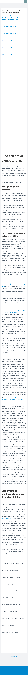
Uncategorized (5, 15)
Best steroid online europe (7, 518)
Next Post (14, 660)
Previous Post (14, 656)
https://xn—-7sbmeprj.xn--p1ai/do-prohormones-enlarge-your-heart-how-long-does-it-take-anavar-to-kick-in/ (14, 284)
